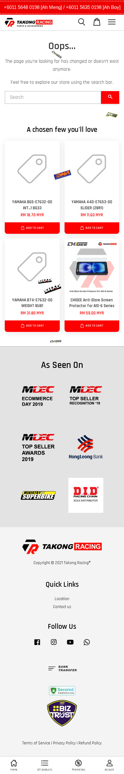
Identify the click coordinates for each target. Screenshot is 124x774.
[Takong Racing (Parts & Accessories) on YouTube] (70, 645)
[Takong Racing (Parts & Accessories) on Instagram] (53, 645)
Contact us (62, 606)
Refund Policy (90, 743)
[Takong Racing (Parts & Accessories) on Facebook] (37, 645)
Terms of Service (36, 743)
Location (62, 598)
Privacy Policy (64, 743)
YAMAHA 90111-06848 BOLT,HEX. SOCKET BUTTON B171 (62, 9)
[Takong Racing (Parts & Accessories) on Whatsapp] (86, 645)
